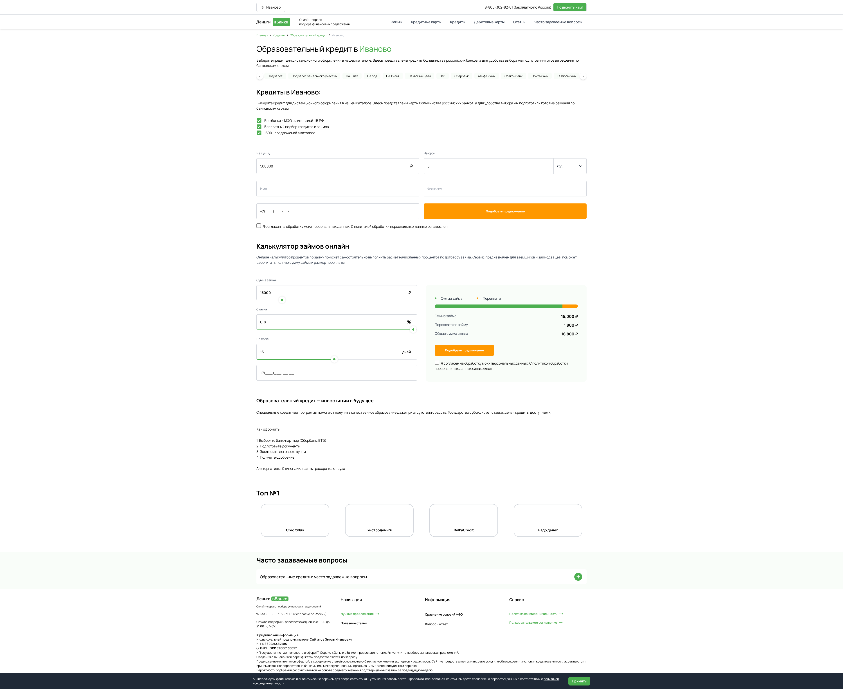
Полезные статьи (354, 623)
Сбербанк (461, 76)
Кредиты (279, 35)
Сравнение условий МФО (444, 614)
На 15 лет (392, 76)
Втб (442, 76)
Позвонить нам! (570, 7)
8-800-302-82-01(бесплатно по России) (518, 7)
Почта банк (540, 76)
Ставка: (262, 309)
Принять (579, 681)
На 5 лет (352, 76)
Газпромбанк (566, 76)
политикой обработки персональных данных (390, 226)
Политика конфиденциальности (533, 614)
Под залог (275, 76)
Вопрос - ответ (436, 624)
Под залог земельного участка (314, 76)
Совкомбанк (513, 76)
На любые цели (420, 76)
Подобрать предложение (505, 211)
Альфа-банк (486, 76)
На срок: (430, 153)
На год (372, 76)
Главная (262, 35)
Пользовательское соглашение (533, 622)
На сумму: (263, 153)
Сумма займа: (266, 280)
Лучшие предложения (357, 614)
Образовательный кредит (308, 35)
